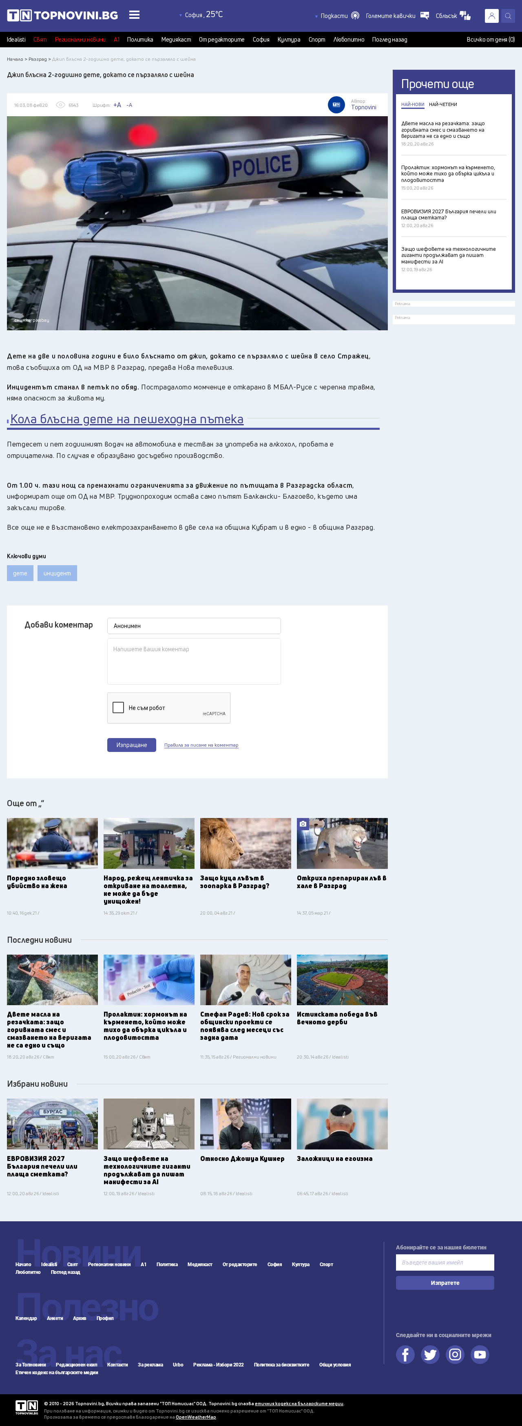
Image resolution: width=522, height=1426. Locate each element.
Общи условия (335, 1365)
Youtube (480, 1354)
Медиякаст (176, 39)
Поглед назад (389, 39)
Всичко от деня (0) (491, 39)
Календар (26, 1318)
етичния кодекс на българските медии (299, 1403)
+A (117, 104)
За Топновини (30, 1365)
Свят (40, 39)
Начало (23, 1264)
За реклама (150, 1365)
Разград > (40, 59)
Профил (105, 1318)
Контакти (117, 1365)
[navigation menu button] (134, 14)
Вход (492, 16)
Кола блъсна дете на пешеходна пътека (127, 419)
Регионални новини (80, 39)
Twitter (430, 1354)
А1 (116, 39)
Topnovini (26, 1407)
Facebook (405, 1354)
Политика (140, 39)
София (261, 39)
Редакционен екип (76, 1365)
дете (20, 573)
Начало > (17, 59)
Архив (79, 1318)
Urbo (178, 1365)
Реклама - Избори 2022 (218, 1365)
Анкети (55, 1318)
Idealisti (16, 39)
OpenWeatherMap (196, 1417)
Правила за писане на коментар (201, 745)
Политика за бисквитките (282, 1365)
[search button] (508, 16)
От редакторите (222, 39)
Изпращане (132, 745)
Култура (289, 39)
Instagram (455, 1354)
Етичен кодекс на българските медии (56, 1372)
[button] (340, 16)
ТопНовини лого (81, 17)
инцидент (57, 573)
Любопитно (349, 39)
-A (129, 104)
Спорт (317, 39)
